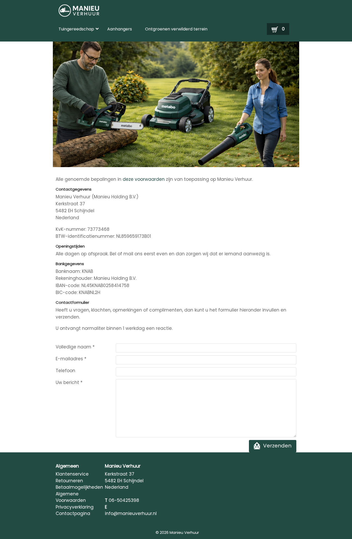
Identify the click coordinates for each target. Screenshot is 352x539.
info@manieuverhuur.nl (131, 513)
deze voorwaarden (144, 179)
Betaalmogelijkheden (77, 487)
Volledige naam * (75, 347)
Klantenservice (72, 474)
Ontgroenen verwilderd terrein (176, 29)
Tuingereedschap (76, 29)
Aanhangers (119, 29)
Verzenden (277, 446)
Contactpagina (73, 513)
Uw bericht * (69, 382)
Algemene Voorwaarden (71, 497)
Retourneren (69, 481)
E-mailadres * (71, 359)
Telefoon (65, 371)
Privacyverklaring (75, 507)
